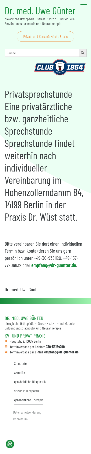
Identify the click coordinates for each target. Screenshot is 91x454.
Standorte (20, 363)
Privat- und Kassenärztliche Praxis (45, 36)
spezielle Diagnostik (27, 390)
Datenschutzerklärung (27, 412)
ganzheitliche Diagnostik (30, 381)
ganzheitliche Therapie (28, 399)
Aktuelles (20, 372)
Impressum (20, 419)
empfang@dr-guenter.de (53, 265)
